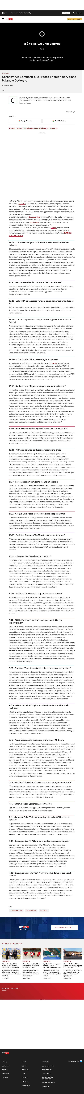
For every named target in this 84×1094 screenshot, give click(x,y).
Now (23, 1074)
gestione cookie (47, 1066)
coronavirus (16, 910)
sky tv (24, 1066)
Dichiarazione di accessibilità (47, 1078)
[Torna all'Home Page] (9, 19)
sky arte (5, 1077)
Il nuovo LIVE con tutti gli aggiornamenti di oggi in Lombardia (33, 128)
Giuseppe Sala (34, 217)
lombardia (31, 910)
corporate (46, 1087)
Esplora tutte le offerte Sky (21, 13)
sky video (5, 1074)
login (80, 13)
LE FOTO (22, 204)
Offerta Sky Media (48, 1083)
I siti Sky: (4, 1061)
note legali (46, 1074)
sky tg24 (5, 1070)
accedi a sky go (73, 1061)
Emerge (54, 228)
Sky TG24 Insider (74, 19)
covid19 (43, 910)
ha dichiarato (35, 222)
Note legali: (45, 1061)
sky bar (24, 1077)
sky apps (25, 1070)
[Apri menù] (3, 19)
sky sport (5, 1066)
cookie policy (47, 1070)
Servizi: (24, 1061)
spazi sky (25, 1081)
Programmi (26, 1085)
